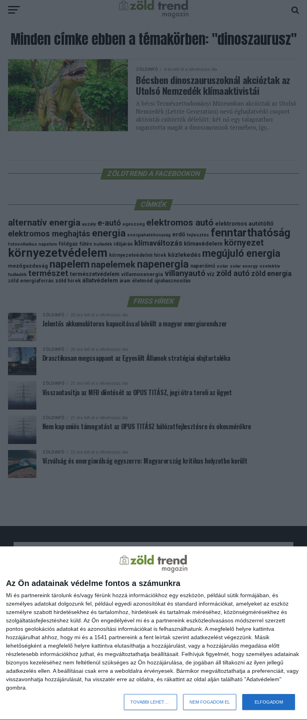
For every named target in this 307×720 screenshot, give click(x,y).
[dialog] (153, 633)
